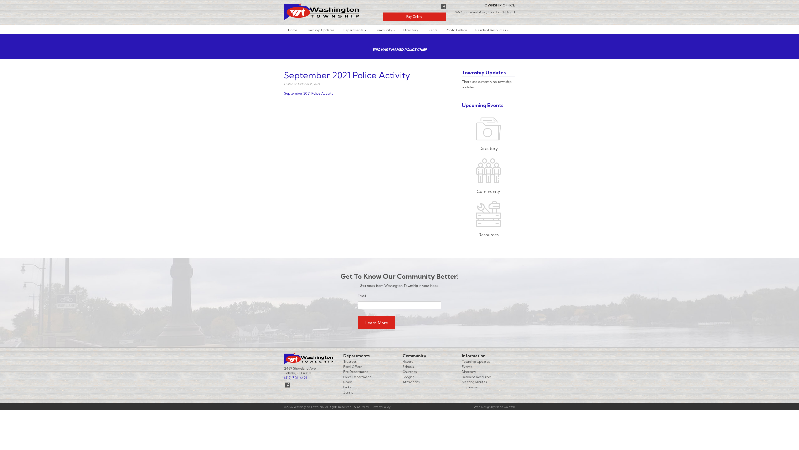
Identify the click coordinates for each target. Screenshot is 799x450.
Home (292, 30)
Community (383, 30)
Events (432, 30)
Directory (410, 30)
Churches (410, 372)
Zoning (348, 392)
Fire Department (355, 372)
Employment (471, 387)
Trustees (350, 362)
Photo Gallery (456, 30)
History (408, 362)
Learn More (376, 322)
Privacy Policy (381, 407)
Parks (347, 387)
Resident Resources (490, 30)
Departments (353, 30)
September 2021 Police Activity (308, 93)
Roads (347, 382)
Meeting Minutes (474, 382)
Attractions (411, 382)
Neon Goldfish (505, 407)
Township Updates (320, 30)
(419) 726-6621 (295, 378)
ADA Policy (361, 407)
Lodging (408, 377)
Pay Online (414, 17)
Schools (408, 367)
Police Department (357, 377)
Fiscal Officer (352, 367)
